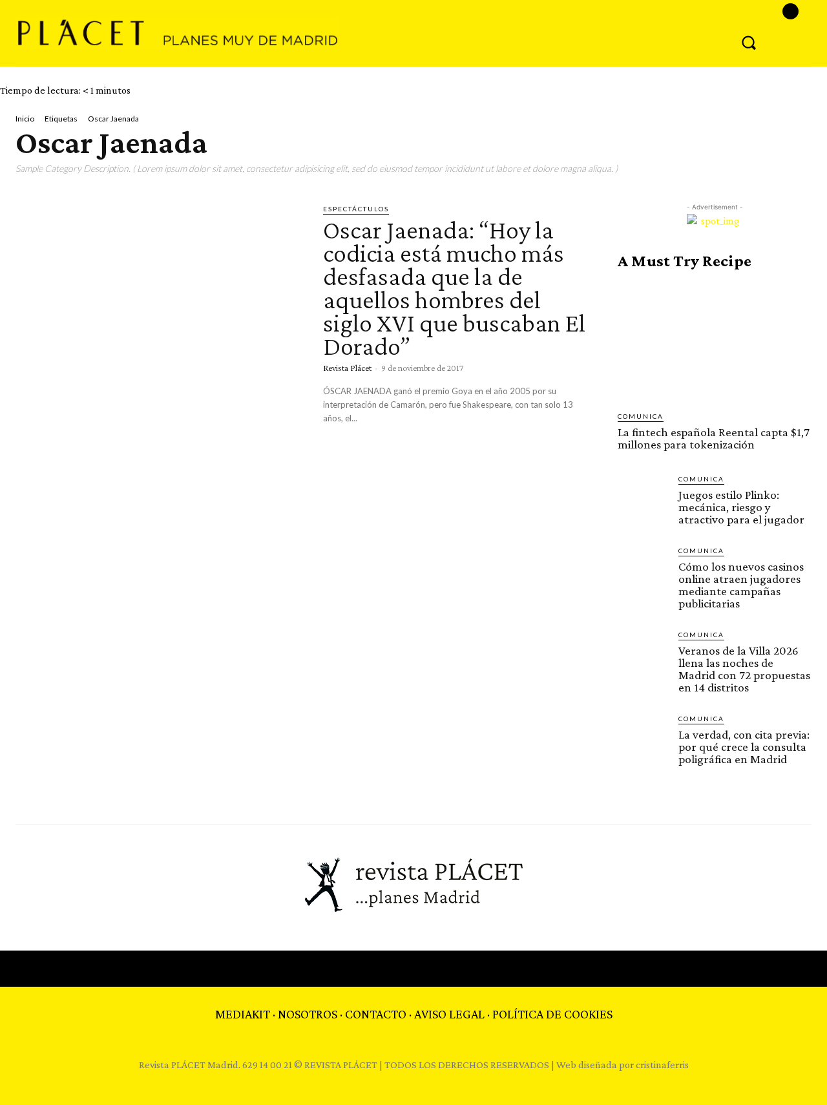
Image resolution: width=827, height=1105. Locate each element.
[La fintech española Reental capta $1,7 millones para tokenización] (714, 341)
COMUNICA (641, 416)
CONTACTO (375, 1014)
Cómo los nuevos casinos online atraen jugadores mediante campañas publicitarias (741, 585)
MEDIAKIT (242, 1014)
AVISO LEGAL (449, 1014)
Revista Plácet (347, 368)
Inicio (25, 118)
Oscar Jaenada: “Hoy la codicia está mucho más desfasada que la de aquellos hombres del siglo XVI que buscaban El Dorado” (454, 288)
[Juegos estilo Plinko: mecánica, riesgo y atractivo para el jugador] (643, 499)
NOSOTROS (307, 1014)
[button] (748, 42)
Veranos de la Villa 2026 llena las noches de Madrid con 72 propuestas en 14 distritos (744, 669)
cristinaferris (662, 1064)
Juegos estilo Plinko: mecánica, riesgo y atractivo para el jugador (741, 507)
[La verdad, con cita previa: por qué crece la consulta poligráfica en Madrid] (643, 738)
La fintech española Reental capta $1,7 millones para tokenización (714, 438)
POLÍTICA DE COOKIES (552, 1014)
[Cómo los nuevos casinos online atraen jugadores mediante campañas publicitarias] (643, 570)
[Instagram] (790, 11)
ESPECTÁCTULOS (356, 209)
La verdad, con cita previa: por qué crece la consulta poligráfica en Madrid (744, 747)
